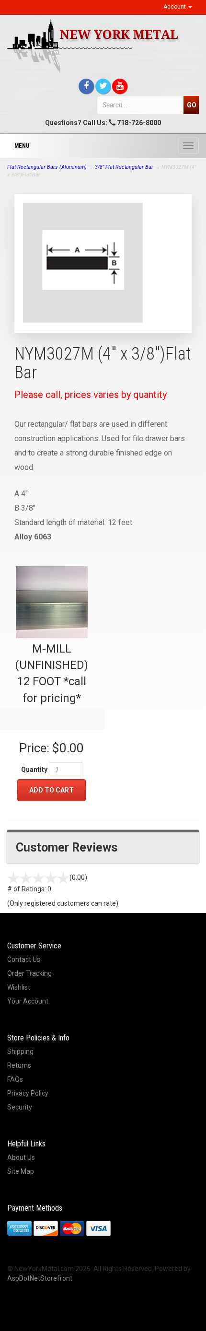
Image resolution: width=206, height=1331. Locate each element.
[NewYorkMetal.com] (103, 46)
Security (19, 1107)
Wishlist (18, 987)
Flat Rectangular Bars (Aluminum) (47, 167)
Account (175, 6)
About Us (21, 1157)
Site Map (20, 1171)
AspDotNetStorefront (39, 1278)
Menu (21, 145)
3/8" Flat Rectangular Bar (124, 167)
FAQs (15, 1079)
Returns (19, 1065)
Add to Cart (51, 790)
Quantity (34, 769)
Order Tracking (29, 973)
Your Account (27, 1001)
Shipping (20, 1051)
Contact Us (23, 959)
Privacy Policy (27, 1093)
